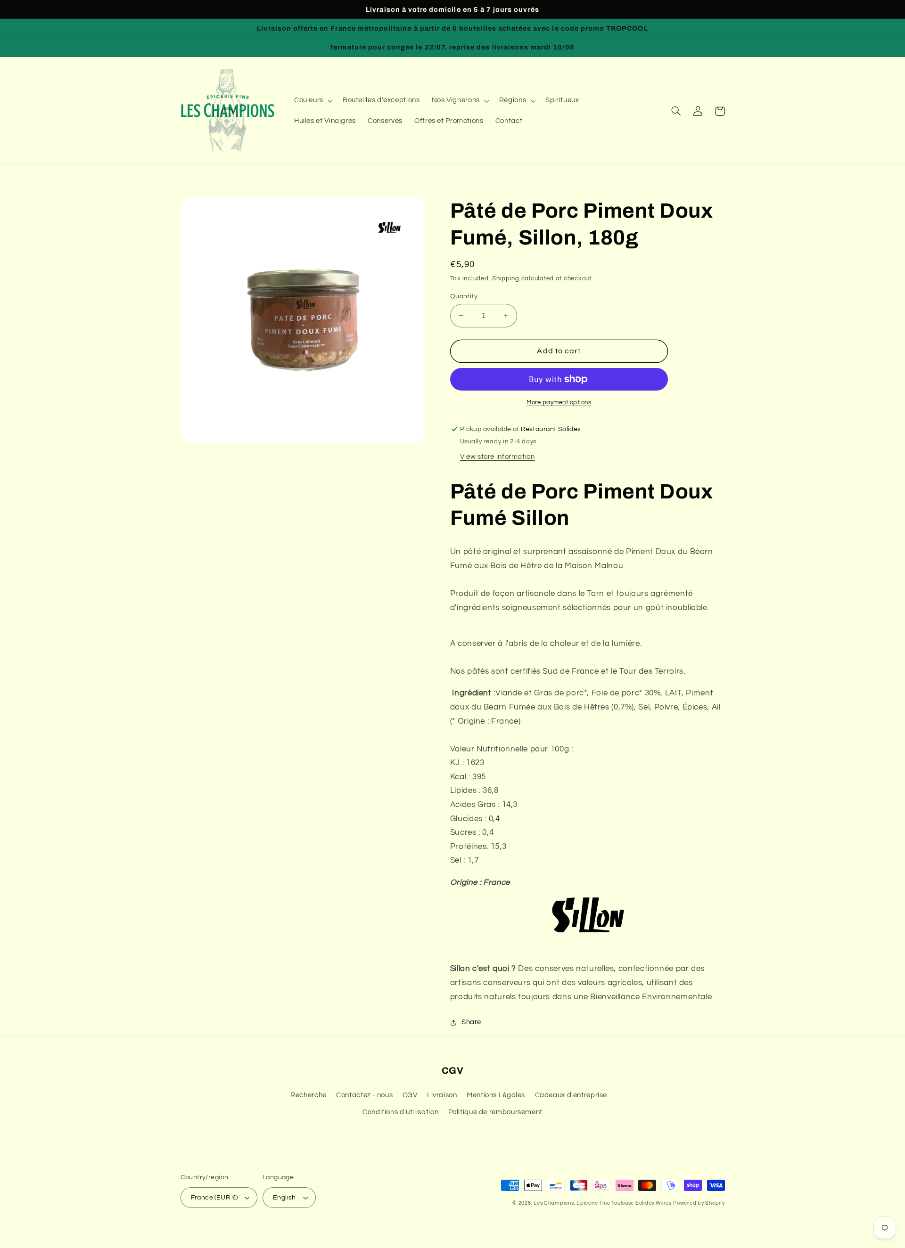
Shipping (505, 279)
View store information (497, 456)
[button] (312, 100)
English (284, 1197)
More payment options (559, 403)
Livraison (442, 1095)
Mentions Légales (496, 1095)
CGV (410, 1095)
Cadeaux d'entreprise (571, 1095)
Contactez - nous (364, 1095)
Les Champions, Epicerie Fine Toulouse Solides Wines (602, 1203)
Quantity (463, 296)
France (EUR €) (214, 1197)
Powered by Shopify (698, 1203)
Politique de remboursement (495, 1112)
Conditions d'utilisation (400, 1112)
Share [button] (471, 1022)
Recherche (308, 1095)
